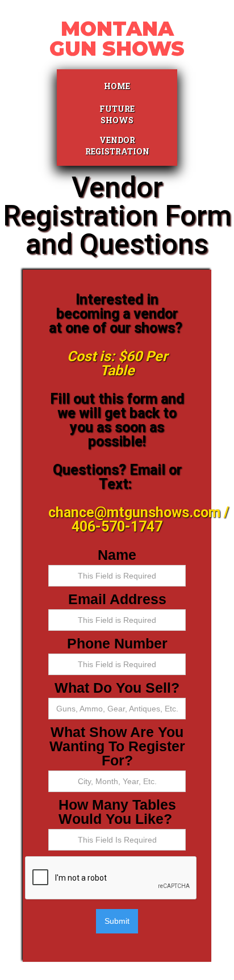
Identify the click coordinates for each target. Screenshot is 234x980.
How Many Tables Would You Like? (117, 812)
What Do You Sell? (117, 688)
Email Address (117, 599)
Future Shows (117, 114)
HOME (117, 86)
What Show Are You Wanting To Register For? (117, 746)
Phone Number (117, 643)
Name (117, 555)
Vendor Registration (117, 146)
